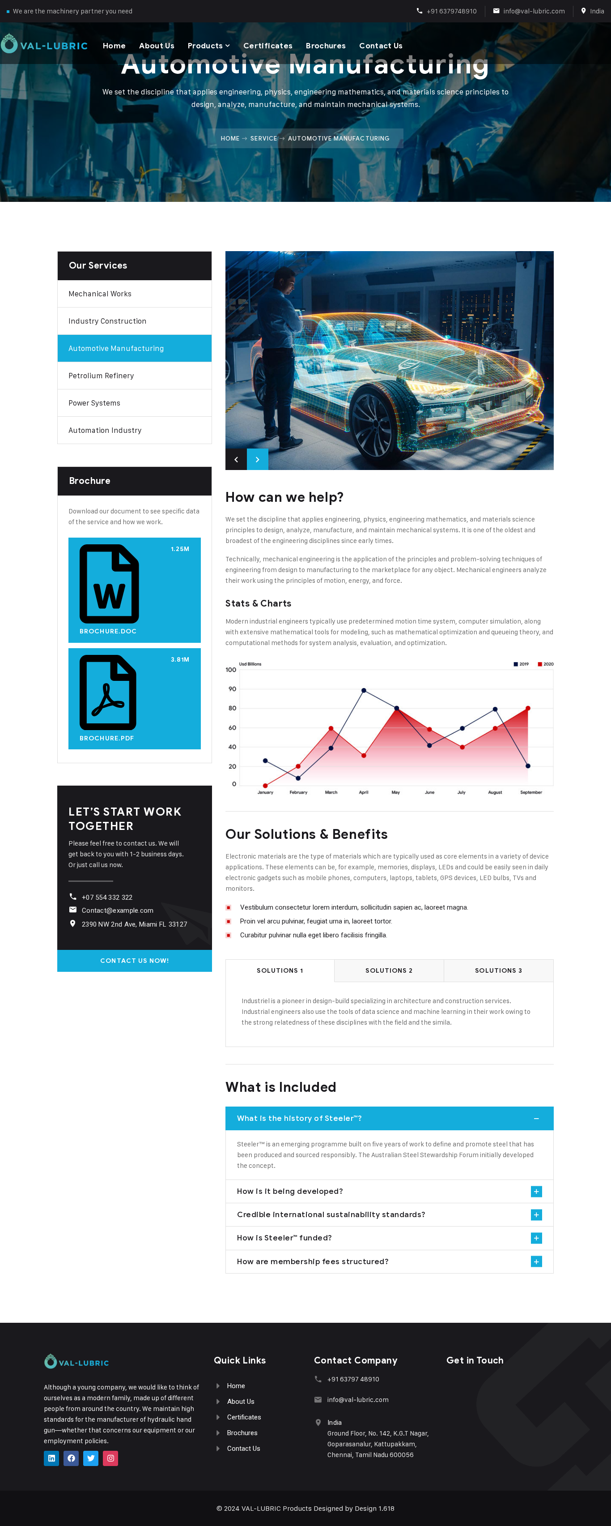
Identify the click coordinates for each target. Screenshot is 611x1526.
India (597, 11)
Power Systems (94, 402)
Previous (236, 459)
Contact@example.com (118, 910)
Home (114, 46)
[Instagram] (110, 1458)
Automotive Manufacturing (116, 348)
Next (257, 459)
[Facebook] (71, 1458)
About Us (156, 46)
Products (205, 46)
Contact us (381, 46)
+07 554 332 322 (107, 897)
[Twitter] (90, 1458)
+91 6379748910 (452, 11)
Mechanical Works (100, 293)
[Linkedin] (51, 1458)
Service (263, 138)
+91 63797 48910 (353, 1379)
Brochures (326, 46)
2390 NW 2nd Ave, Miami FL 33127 (134, 924)
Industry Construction (107, 320)
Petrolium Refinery (101, 375)
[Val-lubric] (44, 43)
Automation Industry (105, 430)
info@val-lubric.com (534, 11)
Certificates (268, 46)
